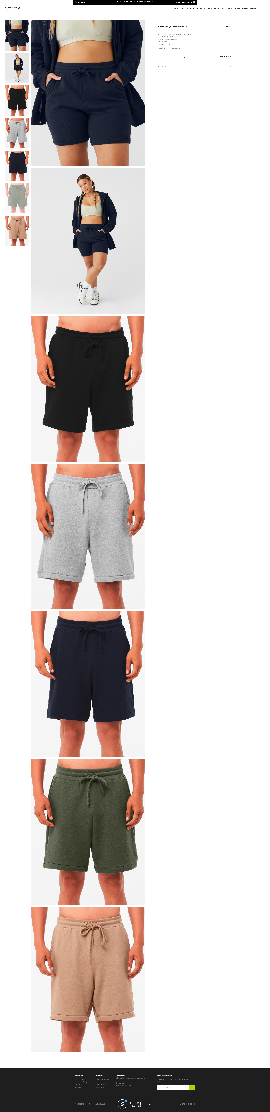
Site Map (78, 1087)
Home (159, 21)
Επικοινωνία (99, 1087)
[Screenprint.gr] (12, 9)
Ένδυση (165, 21)
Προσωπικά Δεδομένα (82, 1082)
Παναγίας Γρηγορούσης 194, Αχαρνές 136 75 (132, 1078)
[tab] (194, 66)
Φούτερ (170, 21)
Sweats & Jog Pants (170, 57)
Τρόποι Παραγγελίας (102, 1079)
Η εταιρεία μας (80, 1079)
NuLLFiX (102, 1104)
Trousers (177, 57)
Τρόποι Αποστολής (101, 1084)
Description (162, 66)
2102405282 (121, 1083)
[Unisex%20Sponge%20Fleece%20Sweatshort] (224, 56)
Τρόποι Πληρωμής (101, 1082)
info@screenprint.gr (125, 1085)
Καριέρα (77, 1084)
